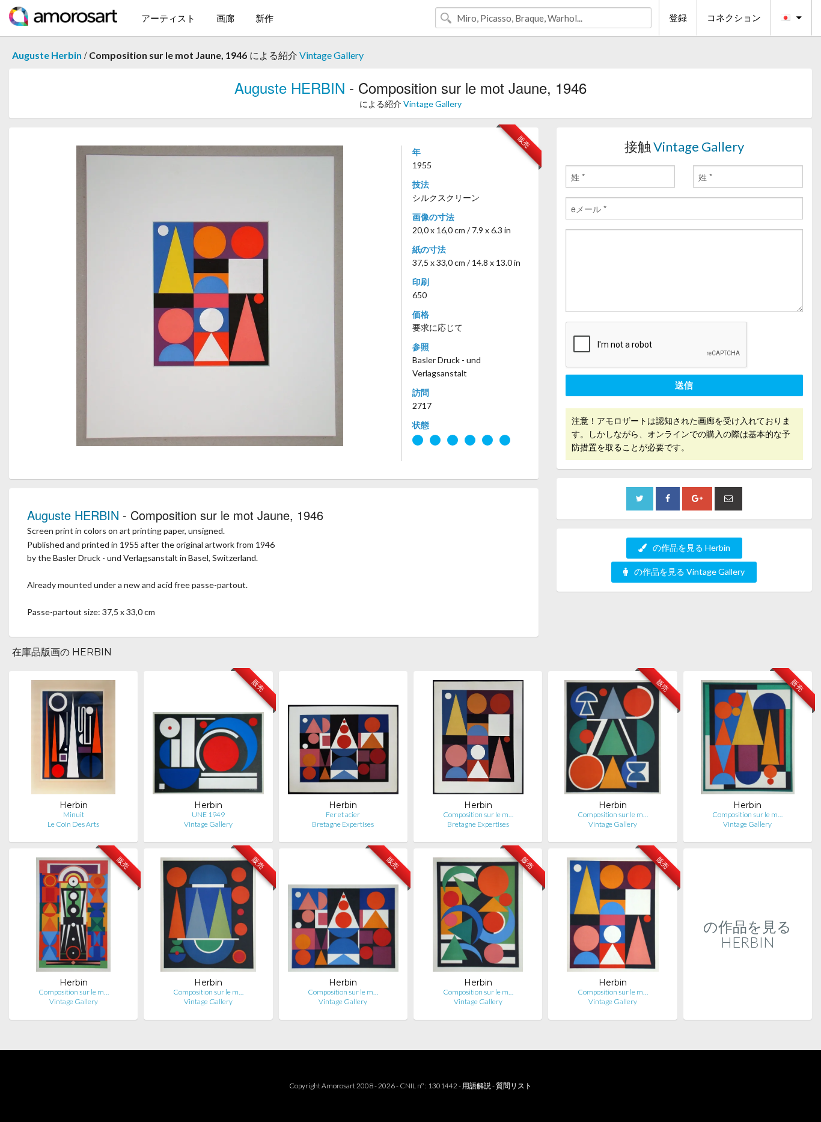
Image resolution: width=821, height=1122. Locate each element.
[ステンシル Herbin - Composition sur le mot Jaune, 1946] (478, 740)
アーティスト (168, 18)
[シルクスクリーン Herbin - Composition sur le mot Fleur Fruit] (748, 740)
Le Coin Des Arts (73, 824)
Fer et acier (343, 814)
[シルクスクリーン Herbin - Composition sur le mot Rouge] (612, 740)
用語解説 (476, 1085)
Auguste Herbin (47, 55)
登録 (678, 17)
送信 (684, 384)
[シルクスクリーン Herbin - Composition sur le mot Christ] (73, 917)
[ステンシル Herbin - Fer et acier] (343, 740)
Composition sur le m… (478, 814)
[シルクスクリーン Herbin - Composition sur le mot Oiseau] (478, 917)
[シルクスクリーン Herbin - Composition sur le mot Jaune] (613, 917)
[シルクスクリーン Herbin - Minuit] (73, 740)
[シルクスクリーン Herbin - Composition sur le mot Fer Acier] (343, 917)
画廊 (225, 18)
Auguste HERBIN (289, 87)
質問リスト (514, 1085)
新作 (264, 18)
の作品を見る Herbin (691, 547)
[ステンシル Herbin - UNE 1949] (208, 740)
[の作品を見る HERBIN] (747, 1007)
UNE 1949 (208, 814)
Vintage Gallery (331, 55)
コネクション (734, 17)
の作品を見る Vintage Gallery (689, 571)
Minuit (73, 814)
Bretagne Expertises (343, 824)
